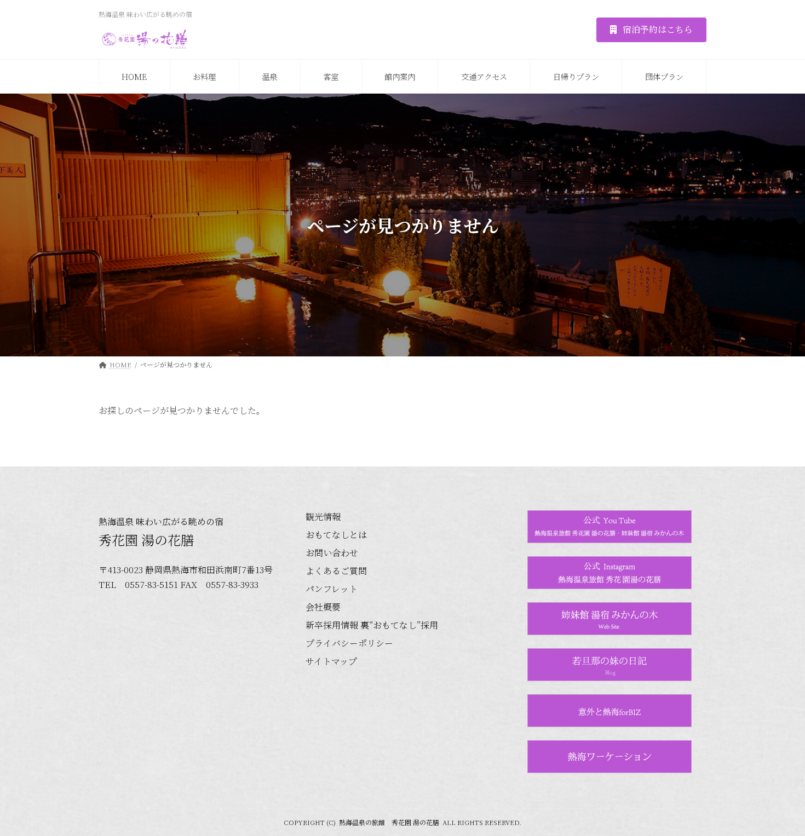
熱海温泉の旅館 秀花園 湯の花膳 (389, 822)
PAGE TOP (776, 800)
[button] (651, 30)
